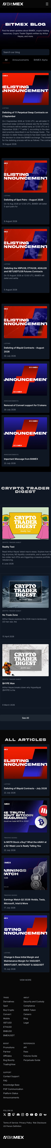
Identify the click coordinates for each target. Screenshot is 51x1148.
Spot (5, 1005)
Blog (26, 1018)
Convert (7, 1014)
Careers (27, 1014)
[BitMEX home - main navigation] (13, 4)
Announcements (11, 1097)
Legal (26, 1022)
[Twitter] (4, 1115)
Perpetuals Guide (32, 1060)
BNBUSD (7, 1031)
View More (25, 979)
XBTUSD (7, 1022)
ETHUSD (7, 1027)
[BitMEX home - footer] (13, 1137)
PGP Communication (13, 1089)
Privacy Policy (25, 1123)
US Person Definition (12, 1126)
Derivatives (8, 1001)
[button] (47, 4)
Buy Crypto (8, 1010)
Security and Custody (34, 1001)
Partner (7, 1051)
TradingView (9, 1064)
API (25, 1047)
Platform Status (10, 1093)
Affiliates (7, 1056)
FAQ (5, 1080)
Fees (26, 1051)
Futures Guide (30, 1056)
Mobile (6, 1018)
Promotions (8, 1047)
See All (25, 718)
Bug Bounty (8, 1060)
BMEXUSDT (9, 1035)
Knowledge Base (11, 1085)
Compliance (29, 1005)
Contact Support (11, 1076)
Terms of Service (10, 1123)
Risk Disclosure (39, 1123)
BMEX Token (30, 1010)
